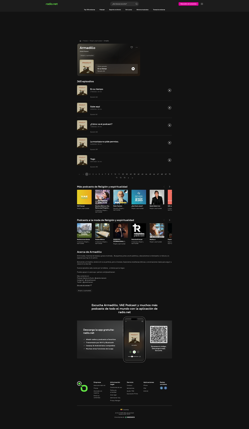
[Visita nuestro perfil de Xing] (165, 388)
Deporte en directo (115, 9)
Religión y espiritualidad (87, 55)
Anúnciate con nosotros (98, 392)
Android (145, 391)
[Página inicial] (80, 41)
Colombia (126, 409)
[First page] (79, 174)
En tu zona (129, 9)
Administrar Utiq (115, 397)
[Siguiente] (169, 186)
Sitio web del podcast (83, 285)
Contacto (129, 385)
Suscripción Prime (132, 393)
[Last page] (132, 177)
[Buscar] (136, 4)
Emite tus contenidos (97, 396)
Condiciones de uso (116, 387)
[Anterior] (164, 186)
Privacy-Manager (115, 400)
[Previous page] (83, 174)
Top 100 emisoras (89, 9)
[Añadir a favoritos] (131, 47)
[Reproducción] (133, 68)
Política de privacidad (113, 391)
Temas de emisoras (159, 9)
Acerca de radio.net (99, 385)
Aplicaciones (130, 388)
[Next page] (128, 177)
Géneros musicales (142, 9)
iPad (144, 388)
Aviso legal (113, 395)
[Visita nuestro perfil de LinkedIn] (161, 388)
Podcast (102, 9)
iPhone (145, 385)
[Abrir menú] (202, 4)
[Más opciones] (137, 47)
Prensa (96, 388)
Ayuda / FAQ (130, 391)
